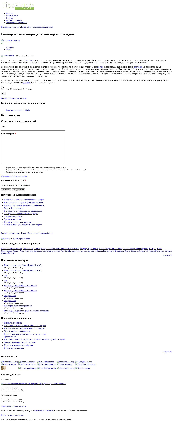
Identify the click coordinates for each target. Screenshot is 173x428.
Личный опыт (12, 16)
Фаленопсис (128, 249)
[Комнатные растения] (20, 9)
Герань (80, 251)
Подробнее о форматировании (14, 176)
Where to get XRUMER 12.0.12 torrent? (20, 285)
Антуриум (84, 249)
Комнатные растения (10, 27)
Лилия (137, 249)
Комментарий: (8, 134)
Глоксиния (159, 251)
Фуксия (55, 249)
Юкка (3, 249)
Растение (18, 249)
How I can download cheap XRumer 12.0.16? (22, 265)
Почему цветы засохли (14, 348)
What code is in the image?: (13, 180)
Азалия (100, 251)
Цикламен (119, 251)
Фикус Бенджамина (107, 249)
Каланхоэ (38, 251)
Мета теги (167, 255)
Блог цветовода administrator (40, 27)
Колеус (119, 249)
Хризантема (64, 249)
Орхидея (10, 47)
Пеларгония (28, 249)
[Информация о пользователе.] (10, 40)
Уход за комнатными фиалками (17, 331)
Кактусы (152, 249)
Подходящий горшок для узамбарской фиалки (24, 205)
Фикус (127, 251)
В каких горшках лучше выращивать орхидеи (24, 200)
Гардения (144, 249)
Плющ (49, 249)
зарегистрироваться (21, 239)
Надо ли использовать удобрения (18, 345)
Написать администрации (12, 415)
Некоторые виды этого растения (18, 306)
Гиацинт (10, 249)
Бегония (168, 251)
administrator (9, 56)
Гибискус (142, 251)
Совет (8, 49)
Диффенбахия (71, 251)
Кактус (11, 253)
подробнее (167, 352)
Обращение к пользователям (13, 406)
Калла (159, 249)
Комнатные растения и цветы (14, 98)
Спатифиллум (90, 251)
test (5, 275)
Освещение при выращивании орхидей (21, 214)
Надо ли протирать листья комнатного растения (25, 334)
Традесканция (10, 337)
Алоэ (22, 251)
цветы (100, 67)
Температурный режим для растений (20, 342)
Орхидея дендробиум (13, 216)
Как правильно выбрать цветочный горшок (23, 211)
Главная (9, 13)
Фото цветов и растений (16, 23)
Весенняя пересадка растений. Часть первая (23, 225)
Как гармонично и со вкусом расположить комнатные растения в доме (34, 339)
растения (138, 67)
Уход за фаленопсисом (13, 208)
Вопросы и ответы (14, 20)
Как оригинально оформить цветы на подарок (24, 328)
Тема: (3, 127)
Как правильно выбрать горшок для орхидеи (23, 202)
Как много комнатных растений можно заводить (25, 326)
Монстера (56, 251)
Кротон (16, 251)
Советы (9, 18)
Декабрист (93, 249)
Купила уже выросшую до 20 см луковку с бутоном (26, 311)
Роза (62, 251)
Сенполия (47, 251)
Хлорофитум (6, 251)
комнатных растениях (43, 411)
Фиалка (4, 253)
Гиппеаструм (108, 251)
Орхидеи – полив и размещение (18, 222)
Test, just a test (10, 295)
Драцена (134, 251)
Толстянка (29, 251)
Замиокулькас (39, 249)
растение (27, 82)
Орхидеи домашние (12, 219)
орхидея (29, 60)
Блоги (23, 27)
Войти (6, 239)
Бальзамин (74, 249)
